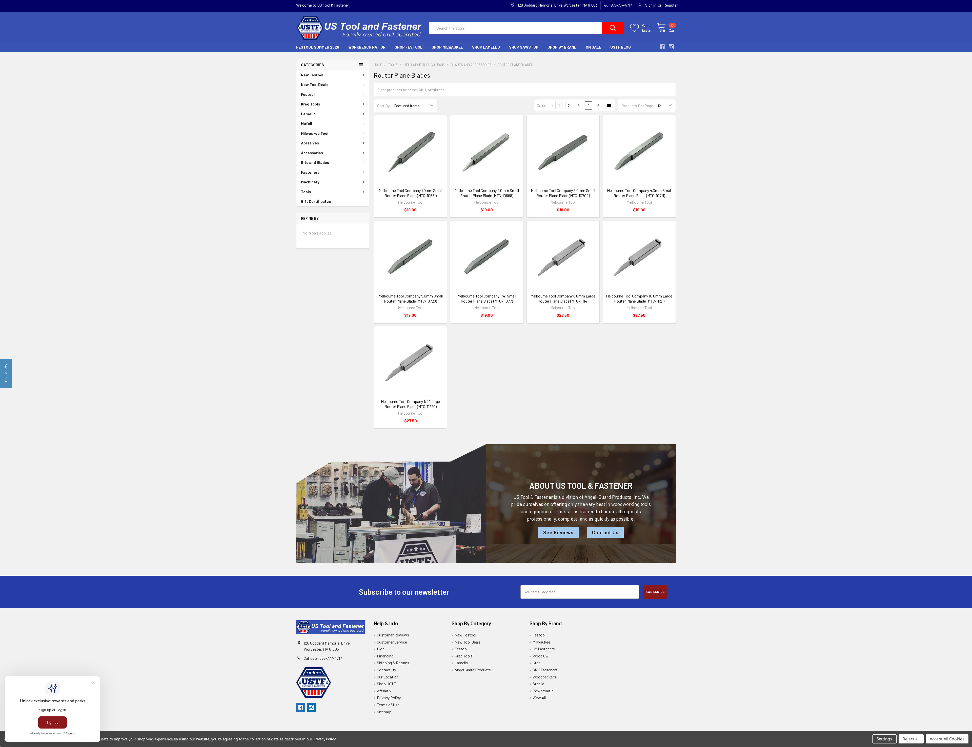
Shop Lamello (486, 47)
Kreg (536, 662)
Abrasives (310, 143)
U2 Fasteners (544, 648)
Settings (884, 739)
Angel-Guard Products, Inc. (612, 497)
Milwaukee (541, 641)
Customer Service (392, 641)
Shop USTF (386, 683)
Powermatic (543, 690)
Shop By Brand (562, 47)
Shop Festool (408, 47)
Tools (306, 191)
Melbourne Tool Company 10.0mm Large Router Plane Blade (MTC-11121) (639, 298)
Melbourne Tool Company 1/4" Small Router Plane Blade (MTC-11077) (486, 298)
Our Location (388, 676)
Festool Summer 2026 (317, 47)
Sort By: (384, 105)
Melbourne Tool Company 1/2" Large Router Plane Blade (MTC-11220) (410, 404)
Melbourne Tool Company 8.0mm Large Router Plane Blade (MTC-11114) (563, 298)
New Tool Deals (314, 84)
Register (670, 5)
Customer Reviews (393, 634)
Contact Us (605, 532)
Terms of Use (388, 704)
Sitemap (384, 711)
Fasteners (310, 172)
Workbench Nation (367, 47)
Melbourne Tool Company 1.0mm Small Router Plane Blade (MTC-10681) (410, 193)
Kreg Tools (310, 104)
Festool (308, 94)
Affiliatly (384, 690)
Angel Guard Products (473, 669)
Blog (380, 648)
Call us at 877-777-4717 (323, 658)
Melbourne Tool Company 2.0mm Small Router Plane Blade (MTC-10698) (487, 193)
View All (539, 697)
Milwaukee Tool (314, 133)
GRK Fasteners (545, 669)
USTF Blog (620, 47)
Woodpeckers (544, 676)
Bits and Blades (315, 162)
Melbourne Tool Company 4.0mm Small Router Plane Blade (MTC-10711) (639, 193)
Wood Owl (541, 655)
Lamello (308, 114)
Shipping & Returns (393, 662)
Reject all (911, 739)
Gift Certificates (316, 201)
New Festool (312, 75)
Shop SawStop (523, 47)
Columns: (545, 105)
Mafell (306, 123)
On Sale (593, 47)
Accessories (312, 153)
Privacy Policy (389, 697)
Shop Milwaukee (447, 47)
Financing (385, 655)
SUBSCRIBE (655, 592)
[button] (6, 373)
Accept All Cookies (947, 739)
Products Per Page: (638, 105)
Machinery (310, 182)
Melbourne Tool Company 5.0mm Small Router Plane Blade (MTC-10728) (410, 298)
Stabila (538, 683)
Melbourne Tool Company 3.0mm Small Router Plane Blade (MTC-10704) (563, 193)
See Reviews (558, 532)
